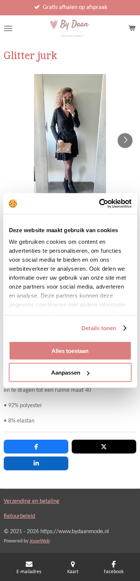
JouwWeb (39, 541)
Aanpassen (65, 372)
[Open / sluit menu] (8, 28)
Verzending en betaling (31, 501)
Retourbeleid (19, 516)
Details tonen (98, 328)
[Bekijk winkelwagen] (132, 28)
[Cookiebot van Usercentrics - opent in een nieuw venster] (99, 204)
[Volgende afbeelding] (125, 140)
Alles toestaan (70, 350)
